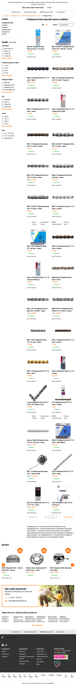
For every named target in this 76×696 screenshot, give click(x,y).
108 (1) (6, 121)
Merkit (38, 664)
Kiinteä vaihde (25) (9, 90)
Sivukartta (39, 659)
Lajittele (55, 24)
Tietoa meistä (40, 651)
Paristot (15, 618)
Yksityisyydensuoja (42, 654)
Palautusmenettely (24, 661)
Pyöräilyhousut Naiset (53, 620)
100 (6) (6, 116)
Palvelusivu (22, 651)
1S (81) (6, 66)
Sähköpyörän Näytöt (18, 620)
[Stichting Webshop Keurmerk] (61, 657)
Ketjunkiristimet (6, 29)
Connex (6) (7, 56)
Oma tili (4, 651)
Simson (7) (7, 51)
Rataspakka (4, 621)
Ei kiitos (49, 7)
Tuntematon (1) (8, 138)
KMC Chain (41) (8, 49)
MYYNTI (4, 34)
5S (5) (6, 68)
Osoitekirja (4, 656)
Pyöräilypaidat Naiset (53, 618)
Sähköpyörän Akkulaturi (19, 621)
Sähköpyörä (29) (9, 87)
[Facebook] (3, 645)
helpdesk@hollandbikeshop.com (18, 601)
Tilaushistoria (5, 654)
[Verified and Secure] (57, 664)
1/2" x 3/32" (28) (9, 136)
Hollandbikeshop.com (38, 683)
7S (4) (6, 73)
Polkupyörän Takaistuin (30, 620)
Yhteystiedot (22, 654)
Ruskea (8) (7, 99)
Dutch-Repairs (40, 661)
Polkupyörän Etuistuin (30, 618)
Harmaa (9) (7, 104)
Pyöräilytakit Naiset (52, 621)
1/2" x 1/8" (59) (8, 133)
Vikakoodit (22, 664)
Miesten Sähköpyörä (64, 620)
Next (72, 565)
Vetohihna (5, 25)
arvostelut (66, 650)
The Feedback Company (60, 652)
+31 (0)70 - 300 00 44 (15, 597)
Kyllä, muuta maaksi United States (33, 7)
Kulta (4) (6, 102)
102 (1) (6, 119)
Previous (3, 565)
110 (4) (6, 124)
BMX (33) (7, 82)
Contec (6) (7, 53)
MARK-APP (51, 683)
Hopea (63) (7, 107)
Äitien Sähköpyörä (64, 621)
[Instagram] (6, 645)
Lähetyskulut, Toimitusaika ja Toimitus (26, 657)
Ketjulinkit (5, 27)
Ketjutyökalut (5, 32)
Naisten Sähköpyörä (64, 618)
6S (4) (6, 70)
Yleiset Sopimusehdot (42, 656)
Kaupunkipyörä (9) (9, 85)
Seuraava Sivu (68, 517)
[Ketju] (3, 16)
